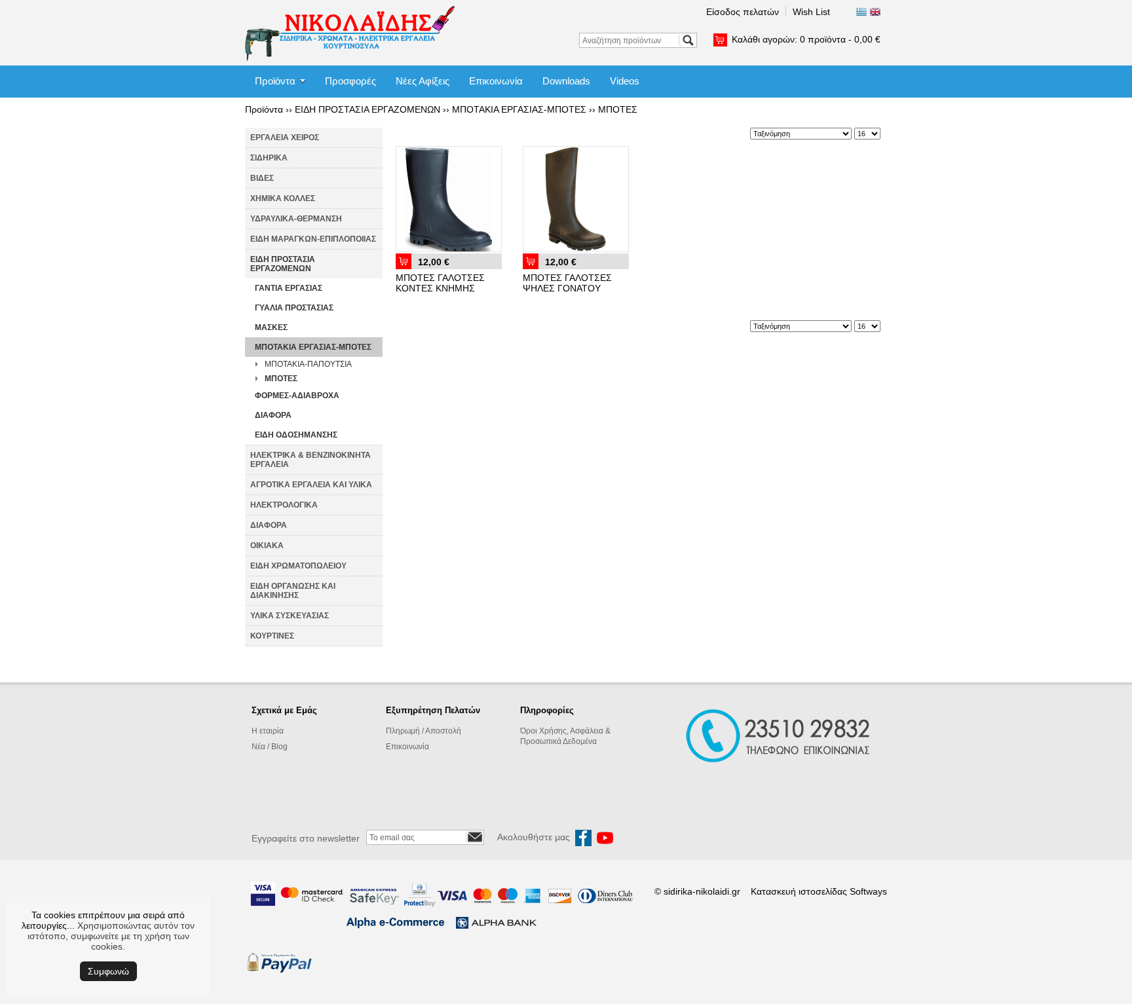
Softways (868, 891)
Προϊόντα (275, 80)
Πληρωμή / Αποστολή (423, 730)
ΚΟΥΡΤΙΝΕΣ (272, 636)
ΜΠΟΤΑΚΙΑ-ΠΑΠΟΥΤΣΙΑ (308, 364)
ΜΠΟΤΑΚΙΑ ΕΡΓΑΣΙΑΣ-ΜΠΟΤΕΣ (519, 109)
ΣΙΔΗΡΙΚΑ (269, 157)
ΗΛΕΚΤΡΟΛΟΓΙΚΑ (284, 505)
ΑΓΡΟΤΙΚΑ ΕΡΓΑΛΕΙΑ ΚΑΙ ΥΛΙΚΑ (311, 484)
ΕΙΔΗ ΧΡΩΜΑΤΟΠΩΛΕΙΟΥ (298, 565)
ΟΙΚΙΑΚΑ (267, 545)
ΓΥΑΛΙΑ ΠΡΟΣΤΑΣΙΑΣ (294, 307)
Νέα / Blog (270, 746)
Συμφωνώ (108, 971)
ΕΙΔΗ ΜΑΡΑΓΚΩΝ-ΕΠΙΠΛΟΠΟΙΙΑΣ (313, 239)
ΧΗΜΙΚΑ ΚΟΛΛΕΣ (282, 198)
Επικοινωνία (496, 80)
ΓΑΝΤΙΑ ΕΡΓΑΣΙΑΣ (288, 288)
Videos (624, 80)
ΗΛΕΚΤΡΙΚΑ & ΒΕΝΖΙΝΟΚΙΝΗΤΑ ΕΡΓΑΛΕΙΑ (310, 460)
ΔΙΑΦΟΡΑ (273, 415)
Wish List (811, 12)
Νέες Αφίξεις (422, 80)
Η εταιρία (268, 730)
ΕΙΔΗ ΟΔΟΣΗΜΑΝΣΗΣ (296, 434)
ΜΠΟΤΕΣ (617, 109)
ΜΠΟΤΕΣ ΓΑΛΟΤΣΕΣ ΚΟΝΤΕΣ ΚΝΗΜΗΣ (440, 282)
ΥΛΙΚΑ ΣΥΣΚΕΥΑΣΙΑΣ (289, 615)
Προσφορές (350, 80)
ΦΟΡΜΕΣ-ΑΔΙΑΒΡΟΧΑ (297, 395)
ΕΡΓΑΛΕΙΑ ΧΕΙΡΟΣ (284, 137)
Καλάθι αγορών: (806, 39)
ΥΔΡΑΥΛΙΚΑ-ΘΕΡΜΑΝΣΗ (296, 218)
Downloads (566, 80)
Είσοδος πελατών (742, 12)
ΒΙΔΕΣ (262, 178)
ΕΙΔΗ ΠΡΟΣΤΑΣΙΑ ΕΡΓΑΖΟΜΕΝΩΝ (367, 109)
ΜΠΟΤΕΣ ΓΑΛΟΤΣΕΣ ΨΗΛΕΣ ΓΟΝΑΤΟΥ (567, 282)
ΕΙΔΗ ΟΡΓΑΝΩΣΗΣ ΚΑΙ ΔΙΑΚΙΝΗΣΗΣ (292, 591)
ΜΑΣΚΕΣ (271, 327)
